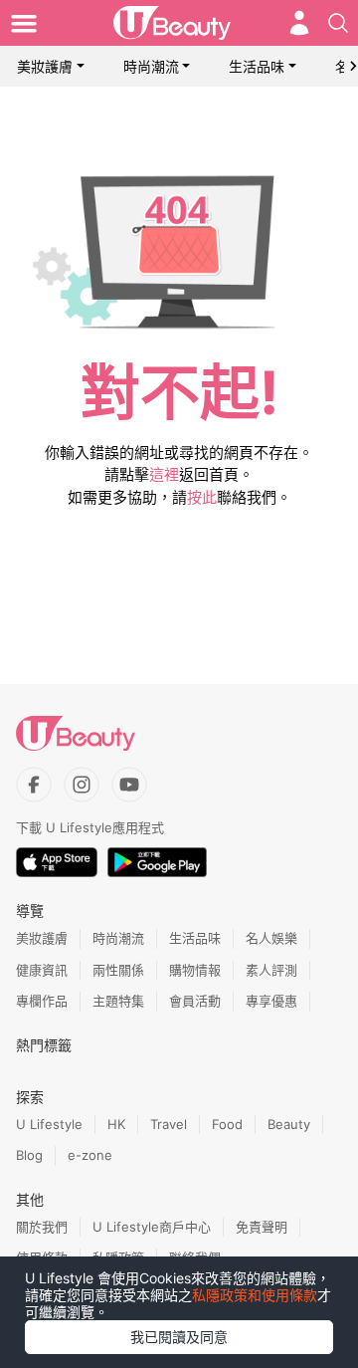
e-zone (90, 1155)
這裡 (164, 474)
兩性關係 (118, 970)
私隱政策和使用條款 (254, 1294)
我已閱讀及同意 (179, 1336)
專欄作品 (42, 1001)
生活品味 (256, 66)
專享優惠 (271, 1001)
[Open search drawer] (338, 23)
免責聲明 (261, 1227)
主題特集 (118, 1001)
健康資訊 (42, 970)
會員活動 (195, 1001)
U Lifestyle (49, 1124)
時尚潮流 (151, 66)
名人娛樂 (271, 938)
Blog (29, 1155)
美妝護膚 (45, 66)
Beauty (289, 1124)
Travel (168, 1124)
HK (116, 1124)
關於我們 (42, 1227)
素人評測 (271, 970)
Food (227, 1124)
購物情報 (195, 970)
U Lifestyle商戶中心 (151, 1227)
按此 (202, 497)
